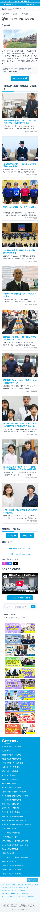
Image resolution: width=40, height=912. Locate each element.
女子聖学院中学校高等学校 (11, 800)
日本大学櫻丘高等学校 (10, 837)
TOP (3, 885)
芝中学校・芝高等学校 (10, 779)
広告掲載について (15, 893)
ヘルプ (4, 899)
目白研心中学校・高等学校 (11, 869)
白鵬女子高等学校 (8, 853)
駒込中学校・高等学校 (10, 771)
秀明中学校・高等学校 (10, 783)
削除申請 (31, 896)
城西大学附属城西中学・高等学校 (14, 792)
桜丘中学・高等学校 (9, 775)
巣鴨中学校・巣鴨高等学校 (11, 804)
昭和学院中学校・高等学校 (11, 787)
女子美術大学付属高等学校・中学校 (15, 796)
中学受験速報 (6, 890)
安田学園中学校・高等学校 (11, 874)
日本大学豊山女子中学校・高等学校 (15, 841)
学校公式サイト (19, 78)
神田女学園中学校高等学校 (11, 759)
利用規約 (25, 893)
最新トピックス (24, 888)
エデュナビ (5, 888)
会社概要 (4, 893)
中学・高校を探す (17, 885)
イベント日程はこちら (21, 554)
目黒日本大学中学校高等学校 (12, 865)
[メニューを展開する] (36, 8)
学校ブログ (14, 888)
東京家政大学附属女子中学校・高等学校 (16, 824)
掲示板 (8, 885)
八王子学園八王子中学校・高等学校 (15, 857)
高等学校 (25, 536)
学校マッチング (11, 4)
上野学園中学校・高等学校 (11, 755)
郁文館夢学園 (6, 751)
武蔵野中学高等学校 (9, 861)
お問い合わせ (22, 896)
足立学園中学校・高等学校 (11, 746)
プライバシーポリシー (9, 896)
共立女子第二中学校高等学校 (12, 763)
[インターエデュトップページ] (20, 741)
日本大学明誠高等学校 (10, 849)
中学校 (11, 536)
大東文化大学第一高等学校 (11, 812)
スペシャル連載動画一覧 (19, 598)
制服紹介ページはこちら (22, 548)
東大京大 (15, 890)
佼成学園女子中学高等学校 (11, 767)
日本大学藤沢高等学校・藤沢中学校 (15, 845)
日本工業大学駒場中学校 (11, 833)
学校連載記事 (29, 885)
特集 (36, 885)
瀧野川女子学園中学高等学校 (12, 816)
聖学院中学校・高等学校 (11, 808)
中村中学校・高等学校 (10, 828)
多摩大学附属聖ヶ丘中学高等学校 (14, 820)
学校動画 (22, 890)
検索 (33, 607)
